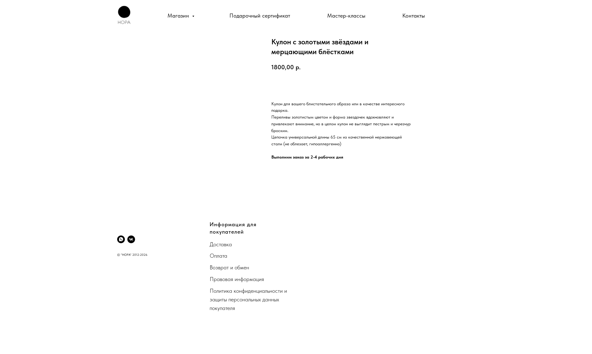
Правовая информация (237, 279)
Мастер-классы (346, 15)
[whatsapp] (121, 239)
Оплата (218, 255)
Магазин (179, 15)
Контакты (413, 15)
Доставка (221, 244)
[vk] (131, 239)
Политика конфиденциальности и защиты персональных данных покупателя (248, 299)
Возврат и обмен (229, 267)
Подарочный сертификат (259, 15)
